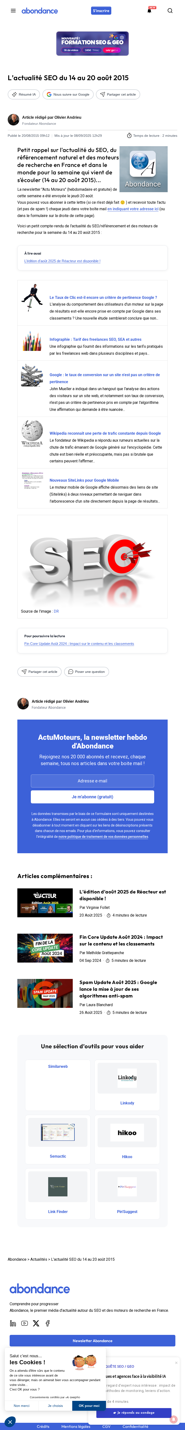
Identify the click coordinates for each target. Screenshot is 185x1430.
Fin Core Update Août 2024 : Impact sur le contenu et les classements (79, 644)
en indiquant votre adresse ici (133, 209)
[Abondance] (40, 11)
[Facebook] (47, 1323)
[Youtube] (24, 1323)
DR (56, 611)
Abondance (17, 1259)
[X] (36, 1323)
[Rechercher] (170, 10)
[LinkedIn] (13, 1323)
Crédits (43, 1426)
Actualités (38, 1259)
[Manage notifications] (174, 1419)
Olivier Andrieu (67, 117)
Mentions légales (75, 1426)
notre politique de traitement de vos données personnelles (103, 837)
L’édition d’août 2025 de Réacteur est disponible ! (62, 261)
